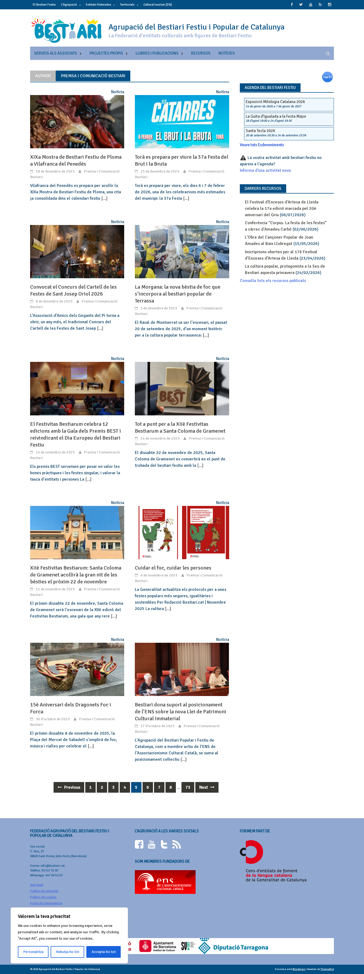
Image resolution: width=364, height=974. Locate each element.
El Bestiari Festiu (44, 5)
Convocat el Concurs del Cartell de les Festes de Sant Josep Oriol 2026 (73, 290)
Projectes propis (106, 53)
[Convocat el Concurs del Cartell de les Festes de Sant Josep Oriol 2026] (77, 251)
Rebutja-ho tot (67, 952)
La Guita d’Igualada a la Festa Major (276, 116)
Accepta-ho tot (104, 952)
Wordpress (299, 969)
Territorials (127, 5)
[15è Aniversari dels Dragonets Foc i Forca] (77, 669)
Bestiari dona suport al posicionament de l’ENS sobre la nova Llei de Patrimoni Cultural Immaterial (180, 711)
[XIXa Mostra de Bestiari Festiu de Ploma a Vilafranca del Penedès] (77, 121)
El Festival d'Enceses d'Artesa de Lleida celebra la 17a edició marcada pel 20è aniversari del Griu (281, 208)
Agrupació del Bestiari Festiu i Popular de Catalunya (196, 27)
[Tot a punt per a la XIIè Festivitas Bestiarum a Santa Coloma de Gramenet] (182, 388)
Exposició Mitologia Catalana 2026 (275, 101)
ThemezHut (327, 969)
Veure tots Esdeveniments (262, 144)
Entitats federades (98, 5)
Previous (71, 787)
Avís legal (36, 885)
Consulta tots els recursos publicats (273, 280)
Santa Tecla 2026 (260, 130)
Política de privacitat (44, 891)
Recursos (201, 53)
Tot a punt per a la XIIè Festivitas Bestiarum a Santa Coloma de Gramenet (180, 427)
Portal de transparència (46, 903)
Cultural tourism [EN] (157, 5)
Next (204, 787)
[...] (104, 198)
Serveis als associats (55, 53)
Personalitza (33, 952)
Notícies (227, 53)
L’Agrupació (69, 5)
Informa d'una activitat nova (265, 170)
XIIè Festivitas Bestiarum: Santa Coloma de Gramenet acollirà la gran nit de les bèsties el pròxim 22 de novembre (75, 574)
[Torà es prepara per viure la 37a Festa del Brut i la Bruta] (182, 121)
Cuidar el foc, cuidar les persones (173, 567)
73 (187, 787)
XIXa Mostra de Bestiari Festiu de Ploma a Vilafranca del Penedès (76, 160)
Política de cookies (43, 897)
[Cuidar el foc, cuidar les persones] (182, 532)
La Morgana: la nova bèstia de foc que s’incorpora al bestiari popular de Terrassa (177, 294)
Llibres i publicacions (157, 53)
